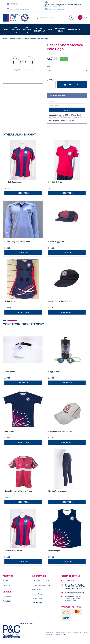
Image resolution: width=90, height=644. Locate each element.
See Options (23, 193)
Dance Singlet (54, 551)
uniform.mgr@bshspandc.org (19, 9)
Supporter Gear (60, 30)
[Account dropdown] (72, 17)
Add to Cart (73, 85)
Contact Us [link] (6, 585)
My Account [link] (7, 597)
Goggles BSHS (54, 372)
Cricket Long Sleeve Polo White (17, 242)
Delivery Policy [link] (37, 603)
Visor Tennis (9, 372)
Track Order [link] (7, 601)
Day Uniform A (16, 29)
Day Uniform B (27, 29)
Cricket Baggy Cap (56, 242)
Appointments (74, 30)
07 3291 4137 (14, 4)
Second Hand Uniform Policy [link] (42, 585)
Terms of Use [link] (36, 589)
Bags (50, 30)
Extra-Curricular (39, 30)
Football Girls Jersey (56, 182)
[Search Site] (36, 17)
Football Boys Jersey (13, 182)
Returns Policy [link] (37, 598)
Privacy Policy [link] (37, 594)
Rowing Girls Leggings (57, 491)
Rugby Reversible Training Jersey (18, 491)
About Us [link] (6, 581)
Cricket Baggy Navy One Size (60, 301)
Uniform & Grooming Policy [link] (41, 581)
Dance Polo (9, 431)
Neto (64, 634)
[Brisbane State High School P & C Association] (16, 18)
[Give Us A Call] (74, 581)
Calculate (67, 110)
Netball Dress (9, 301)
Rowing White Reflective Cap (60, 431)
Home (6, 30)
